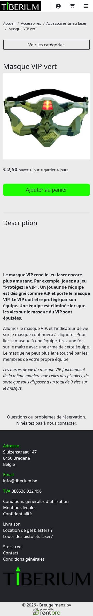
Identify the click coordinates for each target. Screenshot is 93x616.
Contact (10, 553)
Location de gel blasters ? (27, 530)
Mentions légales (19, 507)
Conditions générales (24, 559)
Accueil (9, 23)
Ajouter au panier (46, 189)
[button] (86, 6)
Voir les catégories (46, 45)
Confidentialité (17, 514)
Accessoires (31, 23)
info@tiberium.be (20, 481)
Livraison (12, 524)
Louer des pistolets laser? (28, 536)
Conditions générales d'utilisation (36, 501)
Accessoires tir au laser (67, 23)
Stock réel (12, 547)
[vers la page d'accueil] (20, 6)
